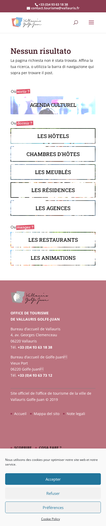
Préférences (53, 507)
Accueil (20, 413)
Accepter (53, 479)
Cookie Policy (50, 519)
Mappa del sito (46, 413)
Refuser (53, 493)
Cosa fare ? (50, 447)
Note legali (76, 413)
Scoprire (23, 447)
